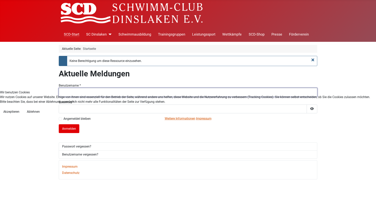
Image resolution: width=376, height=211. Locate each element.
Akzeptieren (11, 112)
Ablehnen (33, 112)
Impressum (204, 118)
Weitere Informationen (180, 118)
